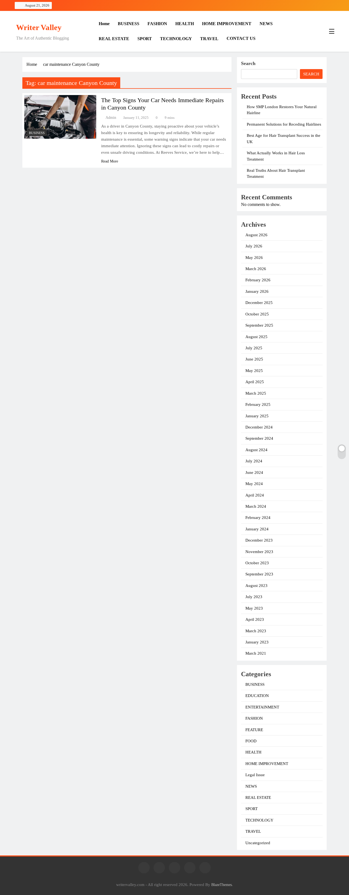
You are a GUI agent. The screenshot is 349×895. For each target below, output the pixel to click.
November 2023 (259, 552)
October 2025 (257, 314)
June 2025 (254, 359)
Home (104, 23)
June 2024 (254, 472)
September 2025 (259, 325)
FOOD (251, 741)
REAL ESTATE (114, 38)
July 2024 (253, 461)
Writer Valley (39, 27)
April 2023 (254, 619)
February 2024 (257, 517)
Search (248, 63)
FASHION (157, 23)
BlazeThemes (221, 884)
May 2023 (254, 608)
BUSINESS (128, 23)
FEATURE (254, 730)
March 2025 (255, 393)
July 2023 (253, 597)
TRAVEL (209, 38)
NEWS (266, 23)
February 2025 (257, 404)
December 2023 (259, 540)
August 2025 (256, 337)
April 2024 (254, 495)
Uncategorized (257, 843)
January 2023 (257, 642)
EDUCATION (257, 695)
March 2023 (255, 631)
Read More (109, 161)
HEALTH (184, 23)
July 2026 (253, 246)
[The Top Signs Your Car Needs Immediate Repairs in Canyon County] (60, 117)
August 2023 (256, 585)
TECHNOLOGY (176, 38)
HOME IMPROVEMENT (226, 23)
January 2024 (257, 529)
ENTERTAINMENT (262, 707)
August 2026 (256, 235)
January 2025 (257, 416)
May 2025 (254, 370)
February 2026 (257, 280)
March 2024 (255, 506)
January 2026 (257, 291)
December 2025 (259, 302)
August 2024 (256, 450)
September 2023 (259, 574)
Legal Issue (255, 775)
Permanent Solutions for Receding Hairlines (284, 124)
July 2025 (253, 348)
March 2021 (255, 653)
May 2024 (254, 484)
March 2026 (255, 269)
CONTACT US (241, 38)
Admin (111, 118)
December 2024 (259, 427)
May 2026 (254, 257)
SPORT (144, 38)
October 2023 (257, 563)
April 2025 (254, 382)
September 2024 (259, 438)
